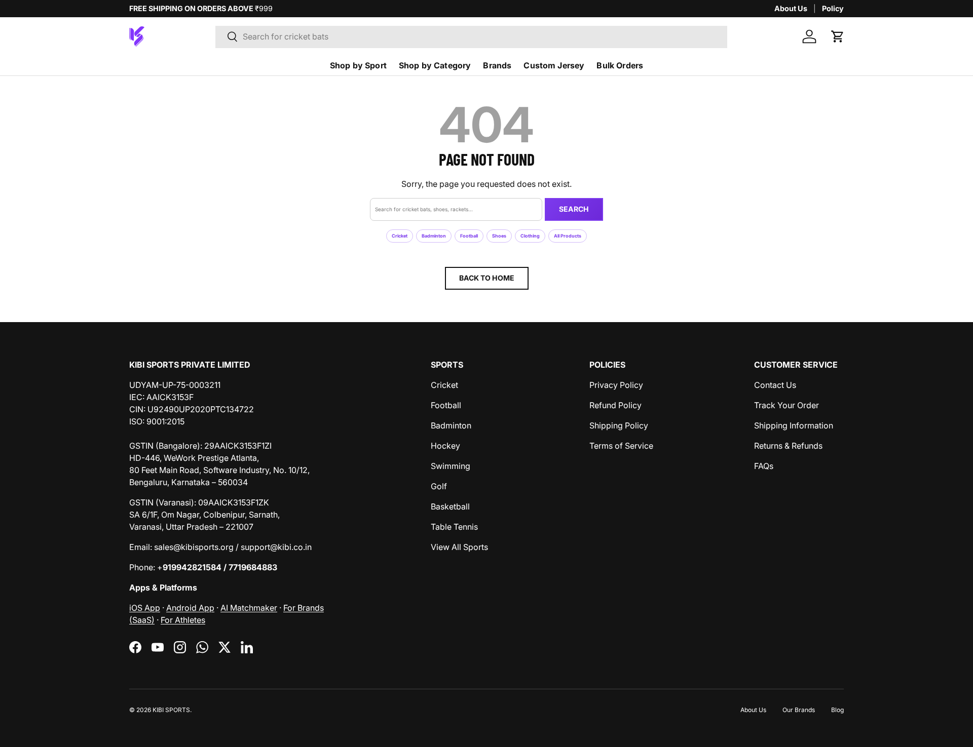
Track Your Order (786, 405)
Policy (833, 8)
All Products (567, 236)
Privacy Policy (616, 385)
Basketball (450, 506)
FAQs (763, 466)
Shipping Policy (618, 425)
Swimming (450, 466)
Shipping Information (793, 425)
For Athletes (183, 620)
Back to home (486, 277)
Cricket (399, 236)
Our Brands (798, 710)
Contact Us (775, 385)
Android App (190, 608)
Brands (497, 65)
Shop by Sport (358, 65)
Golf (439, 486)
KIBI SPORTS (171, 710)
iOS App (144, 608)
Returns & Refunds (788, 446)
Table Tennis (454, 527)
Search (574, 209)
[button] (838, 36)
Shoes (499, 236)
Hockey (445, 446)
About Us (790, 8)
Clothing (530, 236)
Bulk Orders (619, 65)
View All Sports (459, 547)
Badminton (434, 236)
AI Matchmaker (248, 608)
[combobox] (471, 36)
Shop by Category (435, 65)
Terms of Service (621, 446)
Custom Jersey (553, 65)
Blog (837, 710)
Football (469, 236)
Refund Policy (615, 405)
